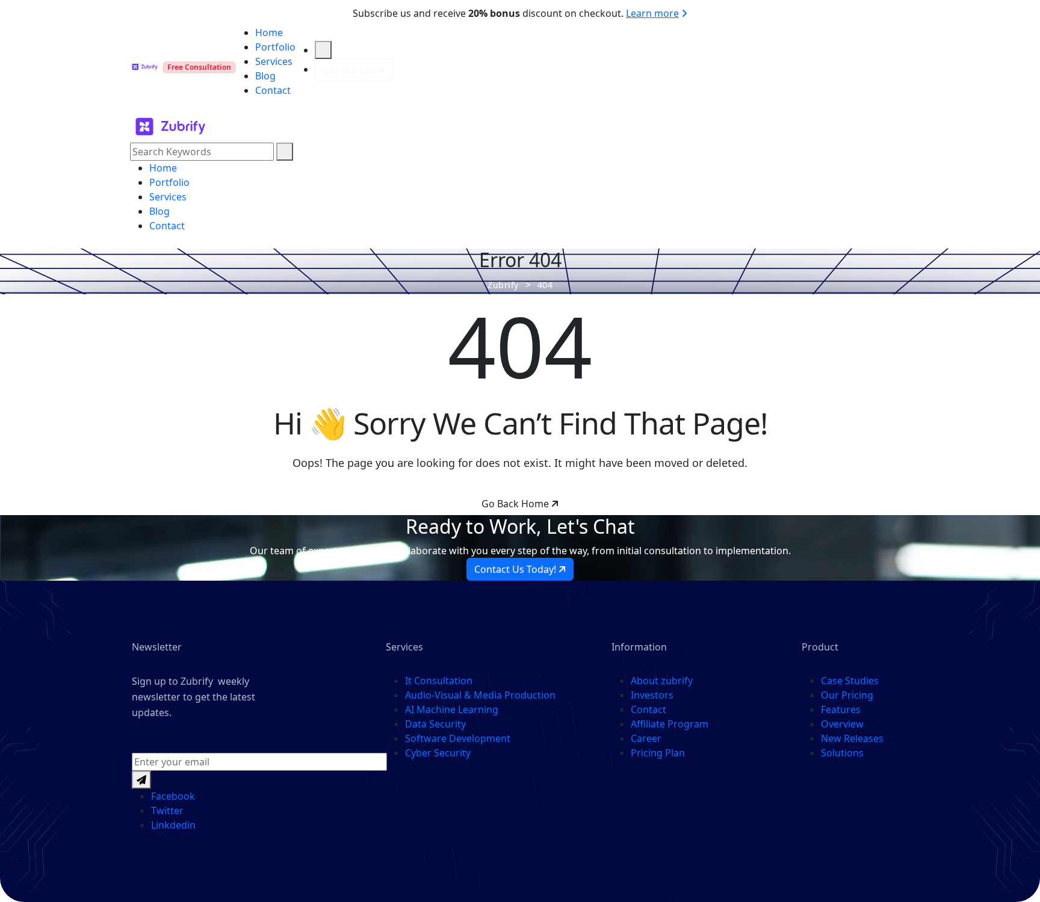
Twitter (167, 810)
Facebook (173, 796)
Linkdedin (173, 825)
